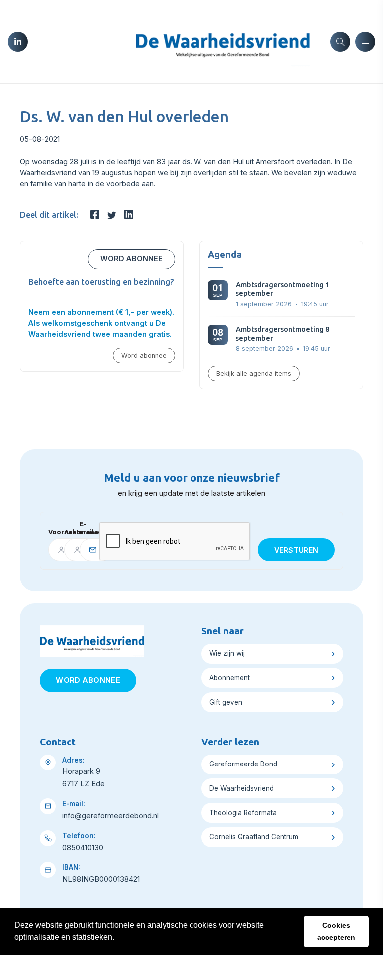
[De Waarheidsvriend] (223, 41)
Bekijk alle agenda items (253, 373)
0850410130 (82, 847)
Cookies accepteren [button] (336, 931)
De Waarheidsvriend (241, 788)
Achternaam (68, 531)
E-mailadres (86, 527)
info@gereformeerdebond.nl (110, 815)
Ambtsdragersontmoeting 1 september (282, 288)
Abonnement (229, 678)
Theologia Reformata (243, 813)
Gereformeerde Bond (243, 764)
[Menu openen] (365, 42)
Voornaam (52, 531)
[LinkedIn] (18, 42)
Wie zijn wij (227, 653)
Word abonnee (131, 258)
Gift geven (225, 702)
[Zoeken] (340, 42)
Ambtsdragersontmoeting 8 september (282, 333)
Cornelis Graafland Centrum (253, 837)
